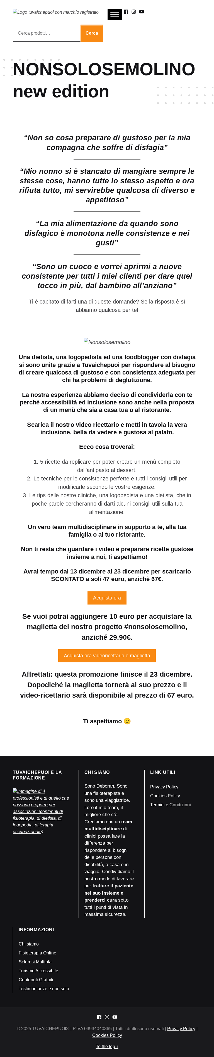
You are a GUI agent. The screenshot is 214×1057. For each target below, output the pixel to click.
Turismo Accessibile (38, 970)
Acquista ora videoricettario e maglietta (107, 655)
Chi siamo (29, 944)
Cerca (92, 33)
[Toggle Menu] (114, 14)
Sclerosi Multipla (35, 961)
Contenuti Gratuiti (36, 979)
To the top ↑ (107, 1046)
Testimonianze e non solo (44, 988)
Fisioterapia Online (37, 953)
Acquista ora (107, 598)
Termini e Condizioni (170, 804)
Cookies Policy (165, 795)
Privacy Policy (164, 787)
